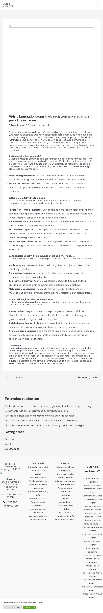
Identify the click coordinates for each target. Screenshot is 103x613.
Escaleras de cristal (38, 481)
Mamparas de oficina (65, 519)
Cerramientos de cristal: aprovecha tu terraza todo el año (36, 410)
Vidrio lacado (65, 512)
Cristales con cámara (65, 481)
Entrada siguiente (89, 377)
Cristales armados (65, 477)
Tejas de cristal (65, 488)
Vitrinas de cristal (38, 519)
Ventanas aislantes (38, 516)
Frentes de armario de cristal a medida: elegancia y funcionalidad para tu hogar (49, 406)
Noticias (9, 444)
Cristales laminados (65, 484)
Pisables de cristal (38, 498)
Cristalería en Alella (92, 555)
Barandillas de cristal (38, 467)
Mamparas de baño (65, 516)
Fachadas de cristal (38, 484)
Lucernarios (38, 488)
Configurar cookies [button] (12, 607)
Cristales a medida (65, 474)
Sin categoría (18, 125)
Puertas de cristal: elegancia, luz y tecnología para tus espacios (39, 415)
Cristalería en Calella (92, 495)
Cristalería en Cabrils (92, 485)
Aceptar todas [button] (30, 607)
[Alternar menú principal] (97, 5)
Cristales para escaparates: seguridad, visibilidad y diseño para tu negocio (45, 425)
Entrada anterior (13, 377)
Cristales (9, 439)
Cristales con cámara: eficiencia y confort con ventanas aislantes (41, 420)
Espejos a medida (38, 477)
